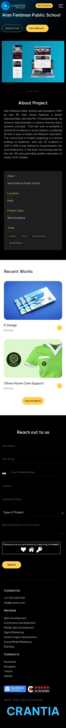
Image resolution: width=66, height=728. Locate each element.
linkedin (8, 676)
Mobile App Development (19, 627)
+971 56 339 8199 (14, 598)
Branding (9, 646)
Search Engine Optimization (20, 637)
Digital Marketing (14, 632)
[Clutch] (39, 689)
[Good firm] (15, 689)
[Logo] (13, 6)
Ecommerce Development (19, 622)
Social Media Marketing (18, 641)
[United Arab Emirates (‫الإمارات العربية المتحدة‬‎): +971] (6, 473)
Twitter (8, 671)
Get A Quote (44, 5)
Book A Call (12, 28)
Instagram (10, 666)
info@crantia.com (14, 602)
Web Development (15, 618)
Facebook (10, 661)
